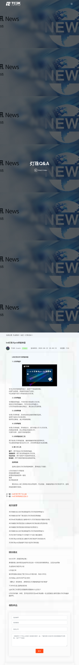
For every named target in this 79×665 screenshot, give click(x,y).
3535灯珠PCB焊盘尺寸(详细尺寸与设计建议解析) (25, 535)
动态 (22, 335)
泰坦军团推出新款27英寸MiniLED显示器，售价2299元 (27, 574)
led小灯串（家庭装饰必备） (18, 559)
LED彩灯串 (12, 570)
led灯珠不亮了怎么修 (19, 494)
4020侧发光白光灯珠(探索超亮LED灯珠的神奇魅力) (26, 512)
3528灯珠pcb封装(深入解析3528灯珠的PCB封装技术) (27, 539)
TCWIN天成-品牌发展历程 (18, 586)
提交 (39, 651)
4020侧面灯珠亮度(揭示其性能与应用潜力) (23, 527)
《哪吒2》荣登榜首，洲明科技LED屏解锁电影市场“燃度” (28, 582)
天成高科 (16, 335)
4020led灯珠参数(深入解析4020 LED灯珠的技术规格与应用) (29, 519)
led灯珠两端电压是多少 (20, 496)
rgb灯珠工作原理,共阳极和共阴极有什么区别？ (25, 589)
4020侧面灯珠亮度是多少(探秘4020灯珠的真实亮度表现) (28, 523)
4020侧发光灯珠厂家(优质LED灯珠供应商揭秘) (25, 516)
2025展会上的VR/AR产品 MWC (19, 578)
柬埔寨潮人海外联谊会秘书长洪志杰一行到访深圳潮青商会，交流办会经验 (34, 563)
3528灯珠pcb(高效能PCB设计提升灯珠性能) (24, 543)
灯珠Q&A (28, 335)
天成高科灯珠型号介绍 (16, 566)
